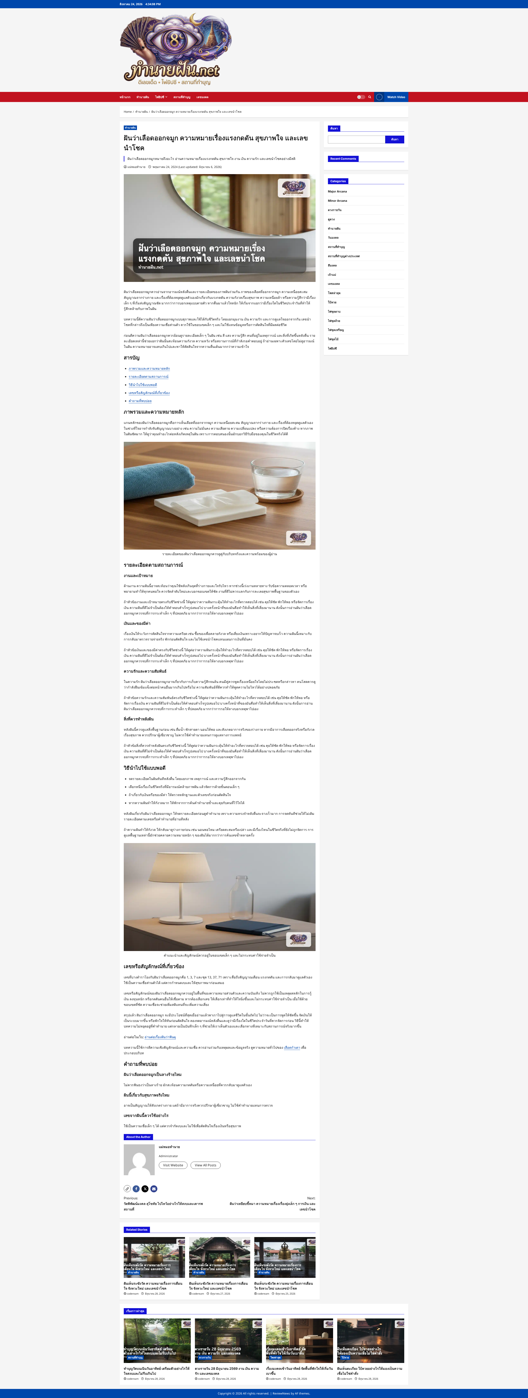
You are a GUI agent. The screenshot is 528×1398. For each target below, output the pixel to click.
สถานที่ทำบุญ (181, 97)
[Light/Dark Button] (361, 97)
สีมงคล (332, 265)
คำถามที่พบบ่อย (140, 401)
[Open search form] (369, 97)
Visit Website (173, 1165)
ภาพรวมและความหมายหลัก (149, 368)
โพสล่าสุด (334, 293)
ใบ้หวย (332, 302)
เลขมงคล (203, 97)
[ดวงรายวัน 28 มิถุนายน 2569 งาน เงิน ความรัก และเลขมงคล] (228, 1340)
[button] (127, 1188)
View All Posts (205, 1165)
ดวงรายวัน (335, 210)
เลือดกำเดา (292, 1047)
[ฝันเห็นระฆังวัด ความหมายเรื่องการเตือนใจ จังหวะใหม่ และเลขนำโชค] (154, 1257)
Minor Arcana (337, 200)
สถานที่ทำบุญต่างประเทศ (344, 256)
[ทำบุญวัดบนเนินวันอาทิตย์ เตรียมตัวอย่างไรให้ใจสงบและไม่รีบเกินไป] (157, 1340)
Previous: (163, 1203)
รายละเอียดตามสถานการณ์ (149, 376)
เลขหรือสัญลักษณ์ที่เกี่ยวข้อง (149, 393)
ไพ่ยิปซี (159, 97)
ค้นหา (334, 128)
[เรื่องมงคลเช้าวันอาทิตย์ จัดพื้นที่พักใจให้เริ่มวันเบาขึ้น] (299, 1340)
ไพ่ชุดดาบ (334, 311)
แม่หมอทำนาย (136, 167)
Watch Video (396, 97)
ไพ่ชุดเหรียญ (336, 330)
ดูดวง (331, 219)
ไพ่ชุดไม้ (333, 339)
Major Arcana (337, 191)
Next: (273, 1203)
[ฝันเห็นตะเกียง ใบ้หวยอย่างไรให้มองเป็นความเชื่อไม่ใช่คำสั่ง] (370, 1340)
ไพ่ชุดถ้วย (334, 321)
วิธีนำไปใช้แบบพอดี (143, 384)
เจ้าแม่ (332, 274)
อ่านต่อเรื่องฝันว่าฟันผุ (160, 1037)
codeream (133, 1293)
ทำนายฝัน (143, 97)
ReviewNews (281, 1393)
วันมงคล (333, 237)
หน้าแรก (125, 97)
